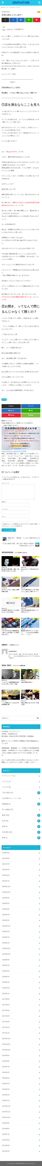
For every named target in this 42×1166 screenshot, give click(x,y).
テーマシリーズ (8, 776)
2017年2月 (6, 1027)
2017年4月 (6, 1016)
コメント (5, 483)
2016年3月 (6, 1089)
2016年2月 (6, 1095)
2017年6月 (6, 1005)
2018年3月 (6, 982)
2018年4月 (6, 976)
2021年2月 (6, 875)
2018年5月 (6, 971)
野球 (4, 838)
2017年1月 (6, 1033)
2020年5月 (6, 903)
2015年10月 (6, 1117)
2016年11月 (6, 1044)
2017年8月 (6, 999)
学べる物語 (7, 809)
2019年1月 (6, 943)
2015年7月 (6, 1134)
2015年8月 (6, 1128)
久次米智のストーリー (11, 798)
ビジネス (6, 781)
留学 (4, 826)
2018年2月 (6, 988)
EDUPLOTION (21, 2)
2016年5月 (6, 1078)
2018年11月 (6, 948)
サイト (4, 516)
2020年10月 (6, 892)
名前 (4, 502)
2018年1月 (6, 993)
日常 (5, 399)
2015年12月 (6, 1106)
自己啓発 (7, 832)
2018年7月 (6, 965)
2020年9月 (6, 898)
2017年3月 (6, 1021)
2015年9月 (6, 1123)
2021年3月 (6, 869)
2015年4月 (6, 1151)
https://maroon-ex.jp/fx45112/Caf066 (14, 451)
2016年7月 (6, 1067)
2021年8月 (6, 858)
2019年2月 (6, 937)
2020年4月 (6, 909)
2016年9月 (6, 1055)
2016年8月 (6, 1061)
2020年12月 (6, 886)
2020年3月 (6, 914)
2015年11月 (6, 1112)
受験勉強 (6, 804)
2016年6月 (6, 1072)
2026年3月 (6, 853)
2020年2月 (6, 920)
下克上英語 (7, 792)
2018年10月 (6, 954)
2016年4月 (6, 1083)
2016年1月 (6, 1100)
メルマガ (6, 787)
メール (4, 509)
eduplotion (13, 651)
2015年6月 (6, 1140)
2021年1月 (6, 881)
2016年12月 (6, 1038)
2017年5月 (6, 1010)
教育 (5, 815)
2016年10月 (6, 1050)
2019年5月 (6, 931)
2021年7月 (6, 864)
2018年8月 (6, 960)
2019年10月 (6, 926)
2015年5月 (6, 1145)
